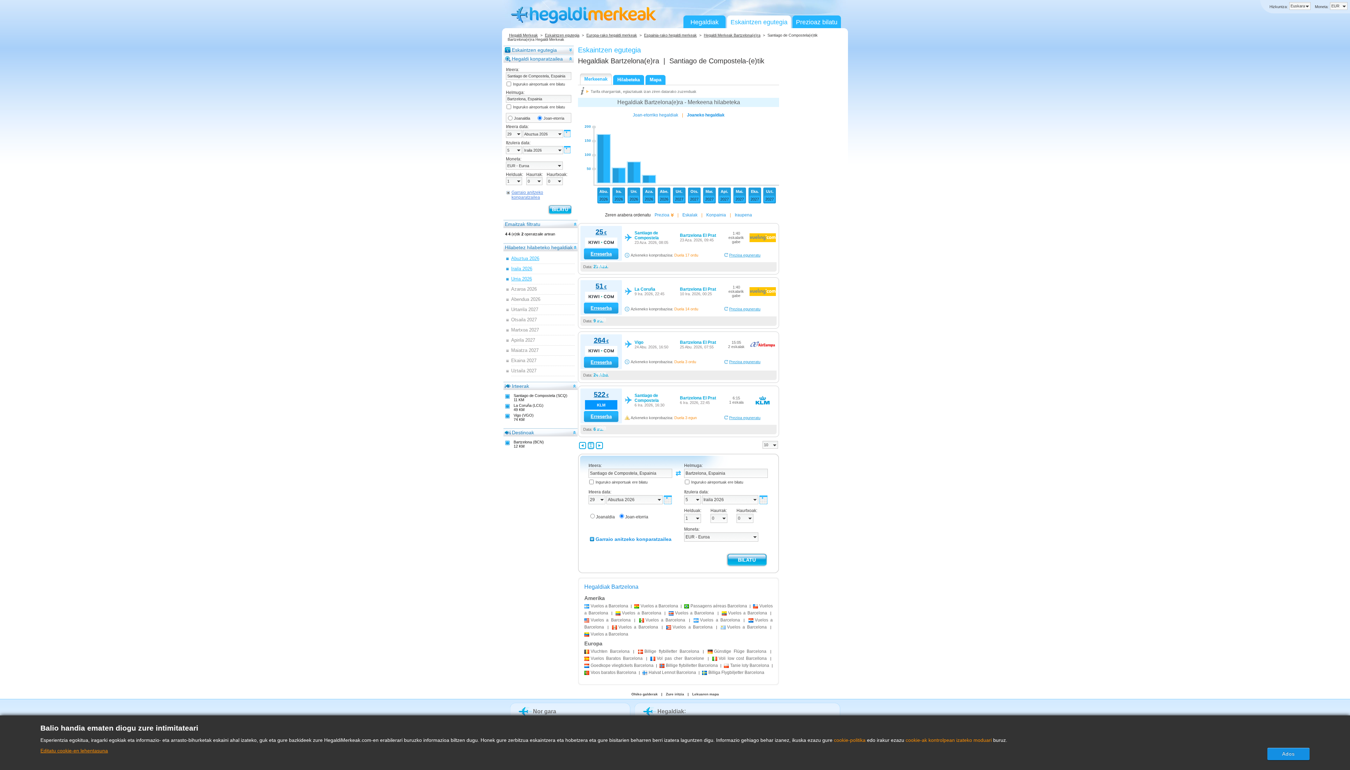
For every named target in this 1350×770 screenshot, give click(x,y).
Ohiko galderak (644, 694)
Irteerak (520, 386)
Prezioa (662, 215)
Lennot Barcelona (672, 672)
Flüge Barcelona (740, 651)
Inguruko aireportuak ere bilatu (539, 84)
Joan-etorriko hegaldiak (655, 115)
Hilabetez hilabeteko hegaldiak (539, 247)
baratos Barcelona (613, 672)
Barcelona (610, 651)
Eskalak (690, 215)
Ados (1288, 754)
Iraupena (743, 215)
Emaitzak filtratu (522, 224)
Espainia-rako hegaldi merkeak (670, 35)
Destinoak (523, 432)
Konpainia (716, 215)
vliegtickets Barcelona (622, 665)
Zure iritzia (675, 694)
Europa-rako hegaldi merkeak (611, 35)
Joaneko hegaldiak (706, 115)
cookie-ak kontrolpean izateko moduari (949, 740)
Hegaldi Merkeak (523, 35)
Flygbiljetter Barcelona (736, 672)
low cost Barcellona (743, 658)
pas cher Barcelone (680, 658)
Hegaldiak (704, 22)
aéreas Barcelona (718, 606)
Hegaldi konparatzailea (537, 59)
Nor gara (544, 711)
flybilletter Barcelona (671, 651)
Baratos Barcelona (617, 658)
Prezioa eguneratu (744, 255)
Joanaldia (522, 118)
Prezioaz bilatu (816, 22)
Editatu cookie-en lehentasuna (74, 750)
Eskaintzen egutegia (759, 22)
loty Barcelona (749, 665)
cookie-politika (850, 740)
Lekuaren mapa (705, 694)
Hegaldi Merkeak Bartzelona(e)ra (732, 35)
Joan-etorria (554, 118)
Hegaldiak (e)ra (618, 61)
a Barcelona (609, 606)
